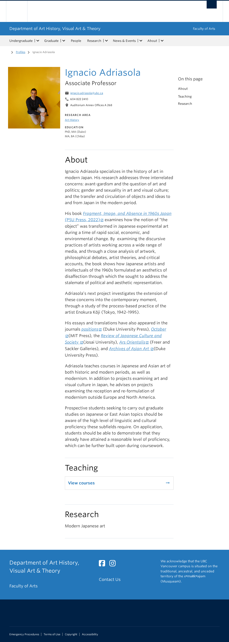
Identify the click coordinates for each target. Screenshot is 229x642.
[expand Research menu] (106, 40)
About (152, 41)
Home (6, 51)
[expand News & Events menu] (141, 40)
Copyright (71, 634)
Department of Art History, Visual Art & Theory (54, 28)
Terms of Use (52, 634)
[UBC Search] (212, 5)
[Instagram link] (114, 564)
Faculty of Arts (204, 28)
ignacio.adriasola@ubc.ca (86, 93)
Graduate (51, 41)
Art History (72, 120)
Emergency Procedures (24, 634)
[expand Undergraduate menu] (38, 40)
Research (94, 41)
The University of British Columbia (20, 11)
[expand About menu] (162, 40)
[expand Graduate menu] (64, 40)
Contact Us (110, 579)
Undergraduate (21, 41)
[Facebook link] (103, 564)
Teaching (185, 96)
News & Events (124, 41)
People (76, 41)
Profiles (20, 52)
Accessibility (90, 634)
